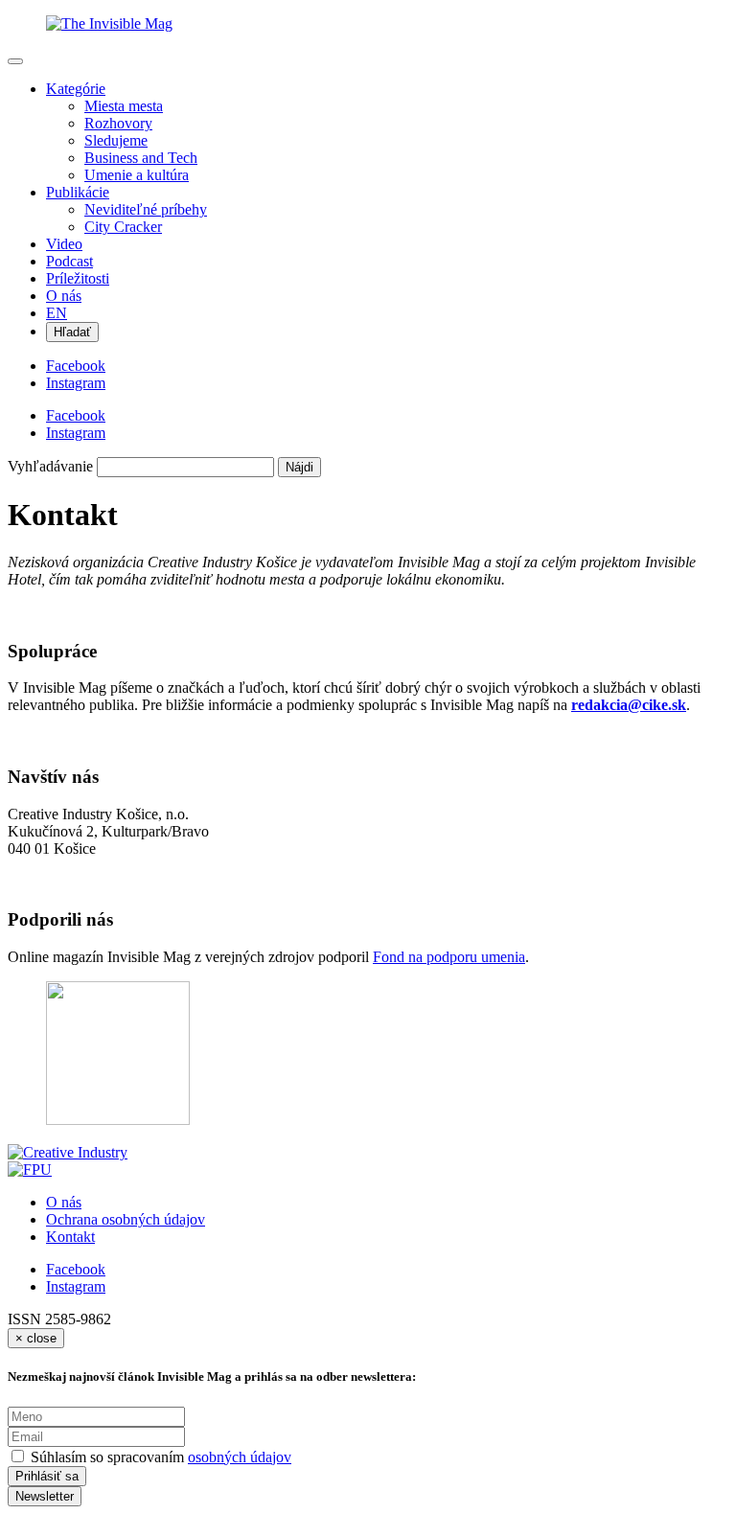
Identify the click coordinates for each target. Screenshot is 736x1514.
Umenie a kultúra (136, 175)
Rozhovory (118, 123)
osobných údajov (239, 1457)
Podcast (69, 261)
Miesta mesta (123, 106)
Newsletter (44, 1496)
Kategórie (75, 88)
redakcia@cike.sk (628, 705)
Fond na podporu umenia (449, 957)
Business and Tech (140, 157)
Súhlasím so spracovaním (161, 1457)
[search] (185, 467)
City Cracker (123, 226)
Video (64, 244)
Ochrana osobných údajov (125, 1219)
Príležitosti (77, 278)
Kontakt (70, 1236)
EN (56, 313)
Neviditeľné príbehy (145, 209)
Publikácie (77, 192)
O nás (63, 295)
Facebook (75, 1269)
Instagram (75, 1286)
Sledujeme (116, 140)
